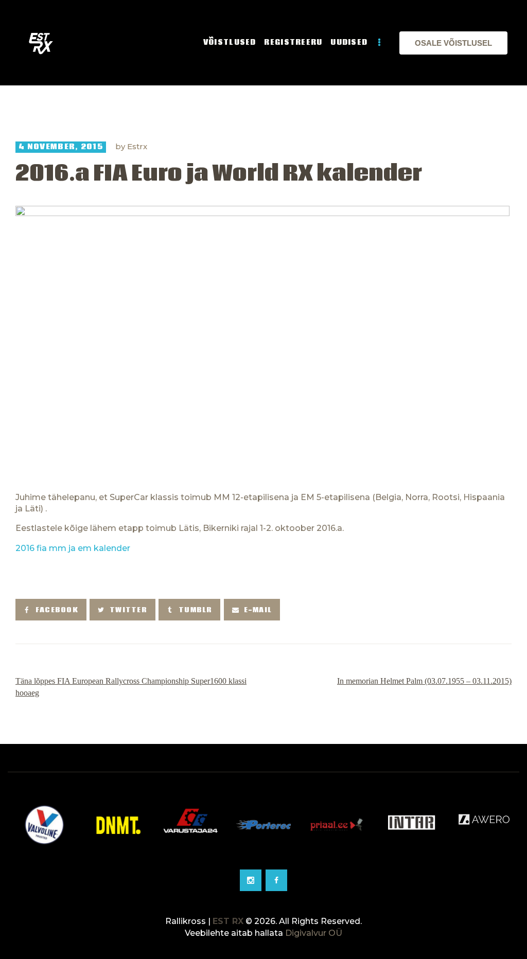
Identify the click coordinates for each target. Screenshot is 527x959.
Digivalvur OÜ (313, 933)
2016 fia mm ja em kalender (72, 548)
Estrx (137, 146)
